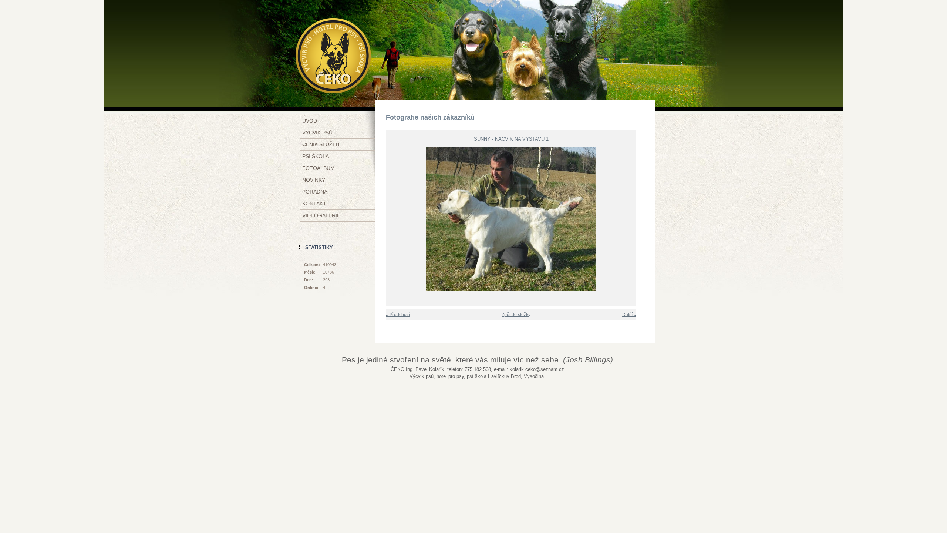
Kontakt (314, 204)
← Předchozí (397, 314)
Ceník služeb (320, 144)
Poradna (314, 192)
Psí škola (315, 156)
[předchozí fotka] (386, 219)
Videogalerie (321, 215)
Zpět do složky (516, 314)
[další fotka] (635, 219)
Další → (630, 314)
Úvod (309, 121)
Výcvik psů (317, 132)
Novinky (313, 180)
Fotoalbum (318, 168)
